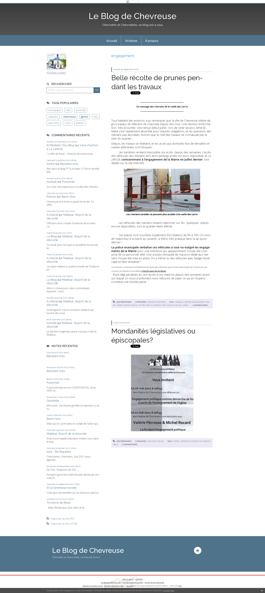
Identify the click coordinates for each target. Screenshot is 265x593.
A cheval (52, 214)
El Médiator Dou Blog (60, 145)
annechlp (81, 110)
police (178, 305)
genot (84, 116)
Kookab (52, 181)
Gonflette (53, 400)
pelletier (80, 123)
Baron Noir (68, 196)
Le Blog (52, 236)
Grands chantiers (157, 302)
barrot (157, 305)
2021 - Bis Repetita (59, 451)
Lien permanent (124, 302)
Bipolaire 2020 (56, 371)
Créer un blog (127, 579)
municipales (54, 110)
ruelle (170, 305)
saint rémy (53, 123)
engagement (198, 302)
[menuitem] (112, 40)
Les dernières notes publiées (133, 582)
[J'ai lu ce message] (262, 590)
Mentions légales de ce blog (114, 586)
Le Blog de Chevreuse (133, 16)
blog (180, 586)
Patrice (51, 196)
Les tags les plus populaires (154, 582)
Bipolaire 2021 (69, 163)
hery (95, 116)
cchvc (68, 123)
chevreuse (69, 116)
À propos (151, 41)
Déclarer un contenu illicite (93, 586)
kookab (51, 323)
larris (185, 305)
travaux (179, 302)
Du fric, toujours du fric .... (63, 469)
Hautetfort (139, 579)
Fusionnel (68, 181)
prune (134, 305)
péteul (176, 441)
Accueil (111, 41)
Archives (131, 41)
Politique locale (156, 441)
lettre (141, 305)
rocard (194, 441)
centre (187, 302)
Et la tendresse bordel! (62, 487)
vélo (68, 110)
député (149, 305)
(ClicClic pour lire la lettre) (153, 271)
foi (200, 441)
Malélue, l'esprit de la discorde (66, 433)
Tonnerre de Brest (59, 502)
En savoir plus (168, 590)
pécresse (185, 441)
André (51, 163)
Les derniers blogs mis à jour (111, 582)
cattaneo (53, 116)
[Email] (197, 550)
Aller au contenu (10, 6)
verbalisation (123, 305)
